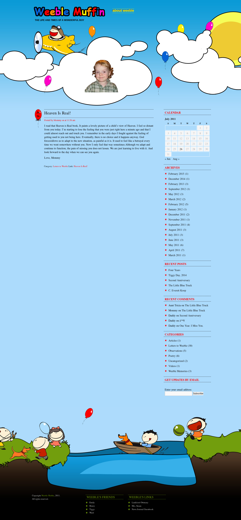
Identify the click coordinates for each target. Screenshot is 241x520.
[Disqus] (94, 221)
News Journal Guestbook (142, 509)
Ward (91, 512)
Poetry (172, 356)
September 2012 (177, 189)
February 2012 (176, 204)
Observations (175, 350)
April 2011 (174, 250)
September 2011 (177, 224)
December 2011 (177, 214)
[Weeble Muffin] (69, 10)
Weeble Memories (178, 371)
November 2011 (177, 219)
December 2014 (177, 179)
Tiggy (92, 509)
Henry (92, 505)
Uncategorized (176, 361)
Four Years (174, 270)
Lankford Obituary (140, 502)
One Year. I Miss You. (191, 325)
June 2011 (174, 240)
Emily (92, 502)
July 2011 (174, 235)
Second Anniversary (179, 280)
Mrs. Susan (136, 505)
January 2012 (176, 209)
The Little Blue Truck (180, 285)
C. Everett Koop (177, 290)
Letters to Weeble (60, 166)
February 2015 (176, 173)
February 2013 (176, 184)
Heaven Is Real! (81, 166)
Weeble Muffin (47, 495)
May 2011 (174, 245)
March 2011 (175, 255)
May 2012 (174, 194)
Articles (173, 340)
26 (181, 149)
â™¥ (182, 320)
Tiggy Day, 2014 (178, 275)
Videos (172, 366)
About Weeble (123, 10)
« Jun (167, 159)
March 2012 (175, 199)
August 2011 (175, 229)
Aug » (176, 159)
